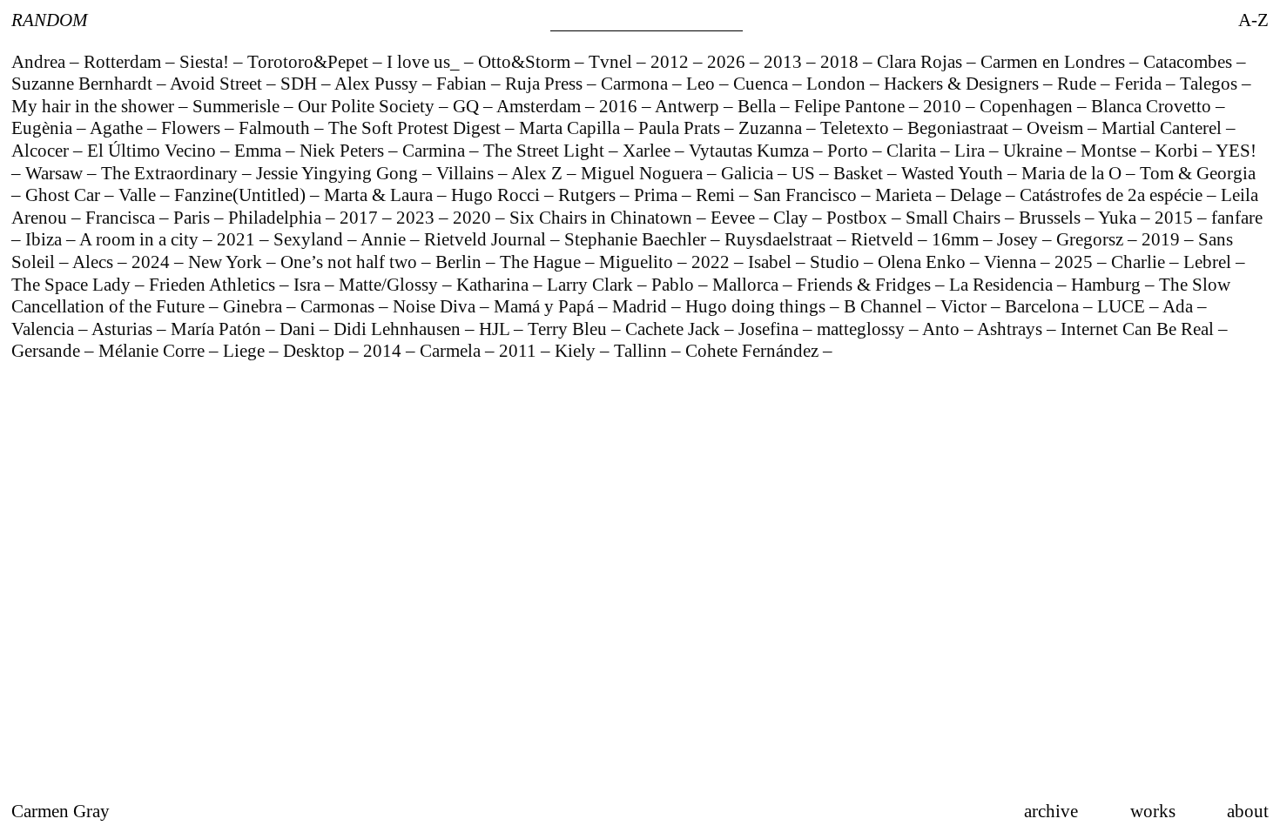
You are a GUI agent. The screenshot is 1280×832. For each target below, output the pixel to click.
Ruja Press (546, 83)
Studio (837, 262)
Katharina (494, 284)
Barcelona (1044, 306)
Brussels (1052, 217)
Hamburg (1108, 284)
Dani (300, 329)
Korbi (1179, 150)
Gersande (47, 350)
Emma (260, 150)
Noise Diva (436, 306)
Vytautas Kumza (751, 150)
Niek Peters (344, 150)
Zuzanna (772, 127)
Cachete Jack (674, 329)
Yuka (1119, 217)
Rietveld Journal (487, 239)
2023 (417, 217)
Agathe (118, 127)
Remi (717, 195)
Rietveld (884, 239)
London (838, 83)
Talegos (1211, 83)
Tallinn (642, 350)
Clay (792, 217)
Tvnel (613, 61)
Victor (965, 306)
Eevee (735, 217)
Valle (139, 195)
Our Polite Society (368, 106)
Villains (467, 173)
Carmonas (339, 306)
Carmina (435, 150)
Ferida (1140, 83)
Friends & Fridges (866, 284)
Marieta (905, 195)
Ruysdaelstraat (780, 239)
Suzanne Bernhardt (84, 83)
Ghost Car (64, 195)
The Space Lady (73, 284)
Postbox (859, 217)
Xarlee (649, 150)
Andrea (40, 61)
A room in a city (141, 239)
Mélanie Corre (153, 350)
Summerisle (238, 106)
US (805, 173)
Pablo (674, 284)
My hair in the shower (95, 106)
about (1248, 811)
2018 (841, 61)
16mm (957, 239)
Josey (1019, 239)
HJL (496, 329)
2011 (520, 350)
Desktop (316, 350)
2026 (728, 61)
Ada (1179, 306)
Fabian (463, 83)
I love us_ (425, 61)
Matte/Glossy (390, 284)
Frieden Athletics (214, 284)
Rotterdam (124, 61)
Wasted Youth (954, 173)
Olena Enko (924, 262)
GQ (468, 106)
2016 (620, 106)
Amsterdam (540, 106)
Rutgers (589, 195)
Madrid (641, 306)
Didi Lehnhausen (399, 329)
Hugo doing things (757, 306)
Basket (860, 173)
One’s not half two (350, 262)
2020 (474, 217)
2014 (384, 350)
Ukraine (1035, 150)
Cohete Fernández (754, 350)
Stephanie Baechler (637, 239)
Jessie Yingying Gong (339, 173)
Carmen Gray (60, 811)
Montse (1111, 150)
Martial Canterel (1163, 127)
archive (1051, 811)
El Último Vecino (153, 150)
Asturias (124, 329)
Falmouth (276, 127)
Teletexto (856, 127)
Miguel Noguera (644, 173)
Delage (978, 195)
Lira (971, 150)
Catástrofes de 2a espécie (1113, 195)
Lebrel (1209, 262)
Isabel (772, 262)
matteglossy (863, 329)
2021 (238, 239)
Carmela (452, 350)
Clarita (913, 150)
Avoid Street (218, 83)
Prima (658, 195)
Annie (385, 239)
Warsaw (56, 173)
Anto (943, 329)
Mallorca (747, 284)
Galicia (749, 173)
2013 (785, 61)
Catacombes (1189, 61)
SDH (300, 83)
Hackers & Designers (963, 83)
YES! (1236, 150)
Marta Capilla (571, 127)
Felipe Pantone (851, 106)
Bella (759, 106)
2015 (1176, 217)
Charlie (1140, 262)
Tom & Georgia (1198, 173)
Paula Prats (681, 127)
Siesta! (206, 61)
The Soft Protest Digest (416, 127)
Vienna (1012, 262)
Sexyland (310, 239)
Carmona (636, 83)
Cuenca (762, 83)
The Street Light (546, 150)
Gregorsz (1092, 239)
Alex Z (539, 173)
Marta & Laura (380, 195)
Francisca (122, 217)
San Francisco (807, 195)
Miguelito (638, 262)
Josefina (770, 329)
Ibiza (45, 239)
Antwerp (689, 106)
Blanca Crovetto (1153, 106)
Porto (849, 150)
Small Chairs (955, 217)
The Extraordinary (171, 173)
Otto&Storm (526, 61)
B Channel (885, 306)
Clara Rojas (922, 61)
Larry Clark (592, 284)
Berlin (460, 262)
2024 (152, 262)
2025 (1075, 262)
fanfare (1237, 217)
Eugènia (44, 127)
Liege (246, 350)
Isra (309, 284)
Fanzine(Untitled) (242, 195)
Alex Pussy (378, 83)
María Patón (218, 329)
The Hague (542, 262)
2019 (1163, 239)
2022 (712, 262)
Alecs (95, 262)
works (1153, 811)
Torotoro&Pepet (310, 61)
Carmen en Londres (1054, 61)
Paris (193, 217)
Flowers (193, 127)
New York (227, 262)
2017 (361, 217)
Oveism (1057, 127)
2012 (671, 61)
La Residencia (1003, 284)
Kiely (577, 350)
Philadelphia (277, 217)
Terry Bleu (569, 329)
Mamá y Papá (546, 306)
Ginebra (254, 306)
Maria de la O (1073, 173)
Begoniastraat (960, 127)
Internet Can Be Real (1139, 329)
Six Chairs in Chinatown (603, 217)
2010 (944, 106)
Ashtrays (1012, 329)
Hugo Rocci (497, 195)
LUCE (1123, 306)
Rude (1079, 83)
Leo (702, 83)
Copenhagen (1028, 106)
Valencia (44, 329)
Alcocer (42, 150)
